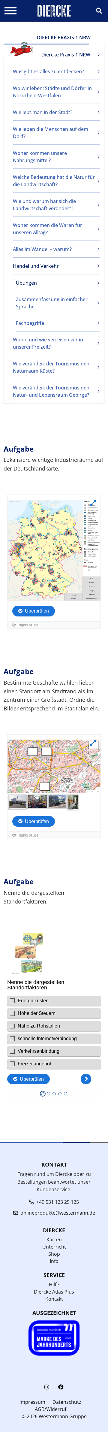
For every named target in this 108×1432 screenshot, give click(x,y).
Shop (54, 1254)
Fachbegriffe (30, 323)
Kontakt (54, 1299)
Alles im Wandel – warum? (42, 249)
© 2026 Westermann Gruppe (54, 1416)
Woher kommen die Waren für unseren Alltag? (47, 229)
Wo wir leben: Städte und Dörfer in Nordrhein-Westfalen (52, 92)
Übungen (26, 283)
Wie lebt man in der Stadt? (42, 112)
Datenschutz (66, 1402)
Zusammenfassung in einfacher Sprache (52, 303)
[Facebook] (61, 1387)
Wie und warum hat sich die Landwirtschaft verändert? (44, 205)
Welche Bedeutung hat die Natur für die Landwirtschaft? (54, 181)
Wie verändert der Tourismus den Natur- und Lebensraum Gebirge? (51, 391)
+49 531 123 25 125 (57, 1202)
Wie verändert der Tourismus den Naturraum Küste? (51, 367)
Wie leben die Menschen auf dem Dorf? (50, 133)
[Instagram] (46, 1387)
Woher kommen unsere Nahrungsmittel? (40, 157)
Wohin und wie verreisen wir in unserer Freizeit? (48, 343)
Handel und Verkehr (36, 266)
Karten (54, 1239)
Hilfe (54, 1284)
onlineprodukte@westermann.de (57, 1212)
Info (54, 1261)
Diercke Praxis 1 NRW (65, 54)
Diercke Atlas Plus (54, 1291)
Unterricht (54, 1246)
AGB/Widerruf (50, 1409)
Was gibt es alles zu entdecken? (48, 71)
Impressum (32, 1402)
